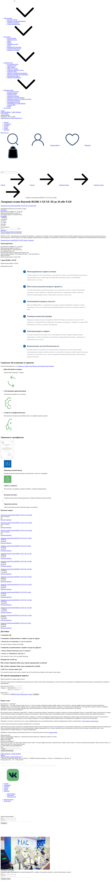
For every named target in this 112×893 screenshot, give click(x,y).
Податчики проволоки (13, 100)
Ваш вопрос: (4, 692)
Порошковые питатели (13, 102)
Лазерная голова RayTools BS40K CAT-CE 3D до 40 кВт (16, 515)
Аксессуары (7, 108)
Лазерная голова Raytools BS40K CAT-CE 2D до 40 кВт (16, 569)
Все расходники (11, 38)
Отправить (36, 694)
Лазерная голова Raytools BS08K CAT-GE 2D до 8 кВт (16, 623)
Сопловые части (11, 65)
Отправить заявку (5, 878)
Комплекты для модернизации (15, 97)
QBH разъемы (11, 67)
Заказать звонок (5, 115)
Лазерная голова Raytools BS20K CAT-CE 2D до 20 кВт (16, 576)
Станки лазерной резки (13, 24)
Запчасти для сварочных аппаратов (17, 73)
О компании (7, 124)
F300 (5, 210)
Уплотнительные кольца (14, 48)
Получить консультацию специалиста (11, 231)
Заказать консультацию (7, 750)
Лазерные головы (12, 93)
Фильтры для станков (13, 50)
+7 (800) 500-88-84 (15, 112)
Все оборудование (12, 19)
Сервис (3, 110)
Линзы (9, 41)
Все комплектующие (13, 91)
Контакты (6, 129)
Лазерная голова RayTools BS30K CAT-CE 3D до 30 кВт (16, 522)
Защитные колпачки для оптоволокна (17, 74)
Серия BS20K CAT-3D (16, 240)
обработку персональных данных (47, 765)
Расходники (7, 36)
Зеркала (9, 42)
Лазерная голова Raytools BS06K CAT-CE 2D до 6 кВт (16, 592)
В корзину (3, 230)
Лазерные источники (13, 96)
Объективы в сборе (12, 44)
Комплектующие (8, 90)
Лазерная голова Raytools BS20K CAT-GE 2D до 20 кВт (16, 607)
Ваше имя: (3, 686)
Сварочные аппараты (13, 22)
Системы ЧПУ (11, 105)
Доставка (6, 125)
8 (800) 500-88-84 (5, 112)
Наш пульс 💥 (5, 132)
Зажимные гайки (12, 71)
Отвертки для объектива (14, 77)
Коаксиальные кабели (13, 76)
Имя (2, 747)
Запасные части (8, 62)
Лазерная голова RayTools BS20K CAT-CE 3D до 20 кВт (16, 530)
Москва (6, 113)
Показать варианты (6, 519)
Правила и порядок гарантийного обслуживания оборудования (36, 366)
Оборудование (8, 18)
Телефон (3, 749)
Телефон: (3, 688)
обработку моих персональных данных (22, 694)
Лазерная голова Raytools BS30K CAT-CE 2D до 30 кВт (16, 561)
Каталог (32, 185)
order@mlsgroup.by (16, 118)
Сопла (9, 45)
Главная (6, 122)
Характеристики (5, 240)
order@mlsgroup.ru (6, 118)
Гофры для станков (12, 68)
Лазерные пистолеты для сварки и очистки (19, 99)
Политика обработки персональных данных (13, 762)
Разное (9, 106)
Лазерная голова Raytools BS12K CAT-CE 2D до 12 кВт (16, 584)
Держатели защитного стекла (15, 70)
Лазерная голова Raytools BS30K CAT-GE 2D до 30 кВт (16, 600)
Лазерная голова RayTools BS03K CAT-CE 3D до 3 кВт (16, 553)
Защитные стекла (12, 39)
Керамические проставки (14, 47)
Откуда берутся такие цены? (90, 721)
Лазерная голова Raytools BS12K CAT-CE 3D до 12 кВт (16, 538)
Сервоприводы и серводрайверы (16, 103)
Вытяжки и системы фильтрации (16, 21)
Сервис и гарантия (28, 240)
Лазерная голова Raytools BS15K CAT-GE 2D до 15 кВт (16, 615)
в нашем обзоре (53, 732)
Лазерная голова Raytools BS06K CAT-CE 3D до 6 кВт (16, 546)
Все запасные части (12, 64)
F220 (2, 210)
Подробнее (4, 216)
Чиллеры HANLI (12, 94)
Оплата (6, 127)
